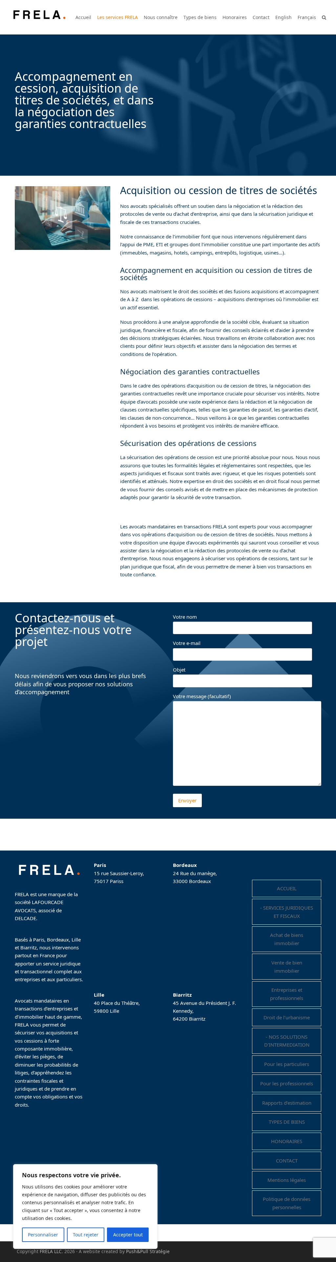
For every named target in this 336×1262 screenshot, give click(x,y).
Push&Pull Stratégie (148, 1251)
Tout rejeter (85, 1234)
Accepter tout (128, 1234)
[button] (324, 17)
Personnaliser (43, 1234)
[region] (85, 1206)
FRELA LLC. (51, 1251)
